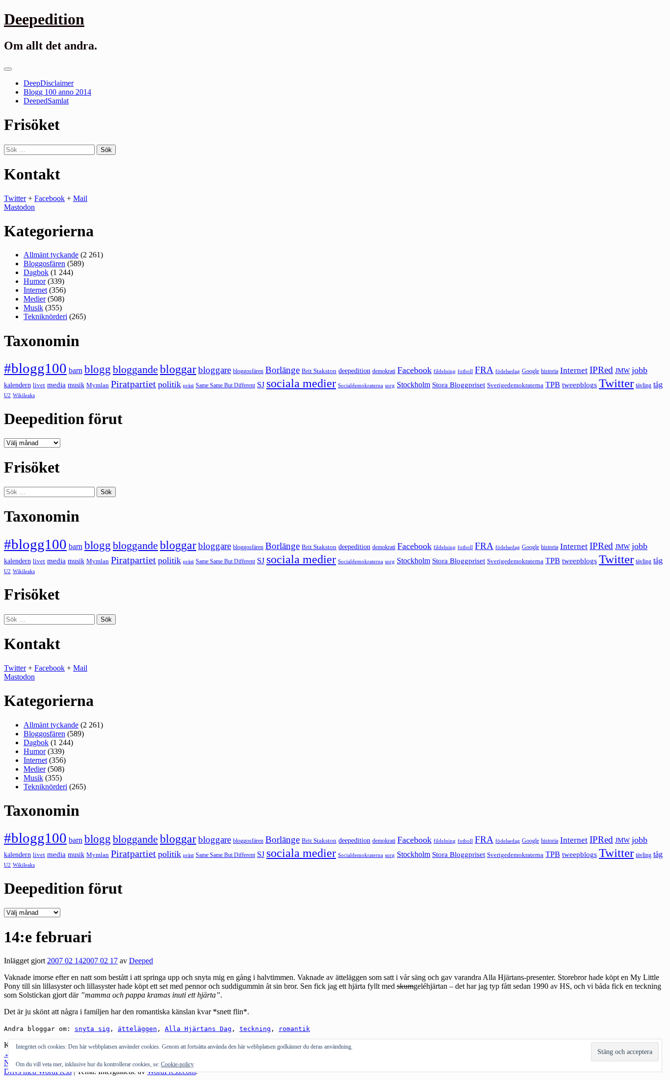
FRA (484, 370)
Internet (35, 290)
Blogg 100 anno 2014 (57, 92)
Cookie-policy (177, 1064)
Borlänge (282, 370)
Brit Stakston (319, 371)
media (56, 385)
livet (39, 385)
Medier (35, 299)
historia (549, 371)
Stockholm (413, 384)
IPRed (601, 370)
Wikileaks (24, 395)
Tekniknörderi (45, 316)
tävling (643, 385)
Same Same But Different (225, 385)
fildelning (445, 371)
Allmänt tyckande (51, 255)
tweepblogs (579, 385)
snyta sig (92, 1028)
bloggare (214, 370)
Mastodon (19, 207)
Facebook (49, 198)
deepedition (354, 371)
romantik (294, 1028)
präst (188, 385)
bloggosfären (248, 371)
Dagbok (36, 272)
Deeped (141, 960)
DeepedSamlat (46, 101)
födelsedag (507, 371)
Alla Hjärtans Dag (198, 1028)
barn (75, 370)
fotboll (465, 371)
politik (169, 384)
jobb (639, 370)
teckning (255, 1028)
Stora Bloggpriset (458, 384)
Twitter (15, 198)
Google (530, 371)
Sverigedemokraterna (515, 385)
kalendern (17, 385)
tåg (658, 384)
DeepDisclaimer (49, 83)
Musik (33, 307)
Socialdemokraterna (360, 385)
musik (76, 385)
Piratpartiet (133, 383)
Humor (35, 281)
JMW (622, 371)
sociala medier (301, 383)
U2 (7, 395)
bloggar (178, 369)
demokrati (383, 371)
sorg (390, 385)
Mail (80, 198)
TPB (552, 384)
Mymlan (97, 385)
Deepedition (44, 19)
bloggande (135, 369)
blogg (97, 369)
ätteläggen (137, 1028)
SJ (260, 384)
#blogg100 (35, 368)
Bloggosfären (44, 263)
